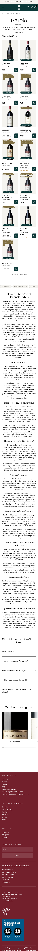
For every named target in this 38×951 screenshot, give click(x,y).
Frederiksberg (7, 809)
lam (33, 519)
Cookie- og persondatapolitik (12, 792)
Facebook (5, 832)
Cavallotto (5, 879)
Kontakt (5, 784)
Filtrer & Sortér (8, 36)
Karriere (5, 782)
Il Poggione (6, 882)
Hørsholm (5, 812)
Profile (4, 819)
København (6, 807)
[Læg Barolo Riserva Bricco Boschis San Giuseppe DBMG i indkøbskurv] (16, 202)
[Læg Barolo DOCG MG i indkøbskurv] (16, 135)
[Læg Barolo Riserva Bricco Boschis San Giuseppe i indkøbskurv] (34, 202)
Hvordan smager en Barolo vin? (15, 661)
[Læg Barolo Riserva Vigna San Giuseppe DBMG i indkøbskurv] (34, 169)
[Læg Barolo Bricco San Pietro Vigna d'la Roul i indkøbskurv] (16, 169)
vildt (29, 519)
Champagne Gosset (9, 872)
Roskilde (5, 814)
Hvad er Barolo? (8, 652)
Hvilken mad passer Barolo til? (14, 680)
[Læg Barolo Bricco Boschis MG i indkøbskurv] (16, 269)
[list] (19, 728)
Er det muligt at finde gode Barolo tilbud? (16, 690)
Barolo (18, 13)
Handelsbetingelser (9, 789)
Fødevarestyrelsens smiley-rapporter (15, 794)
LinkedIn (5, 837)
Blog (3, 787)
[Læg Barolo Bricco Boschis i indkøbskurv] (16, 103)
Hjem (3, 13)
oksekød (24, 519)
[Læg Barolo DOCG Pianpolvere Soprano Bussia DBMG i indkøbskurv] (34, 235)
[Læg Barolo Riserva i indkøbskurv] (16, 70)
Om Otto (5, 779)
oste (25, 523)
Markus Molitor (7, 869)
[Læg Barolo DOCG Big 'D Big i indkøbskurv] (34, 135)
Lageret (4, 817)
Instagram (5, 835)
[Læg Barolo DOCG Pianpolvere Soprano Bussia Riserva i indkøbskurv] (16, 235)
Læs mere (19, 32)
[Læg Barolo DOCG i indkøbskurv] (34, 70)
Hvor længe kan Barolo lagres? (14, 671)
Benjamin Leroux (8, 874)
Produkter (10, 13)
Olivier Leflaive (7, 877)
